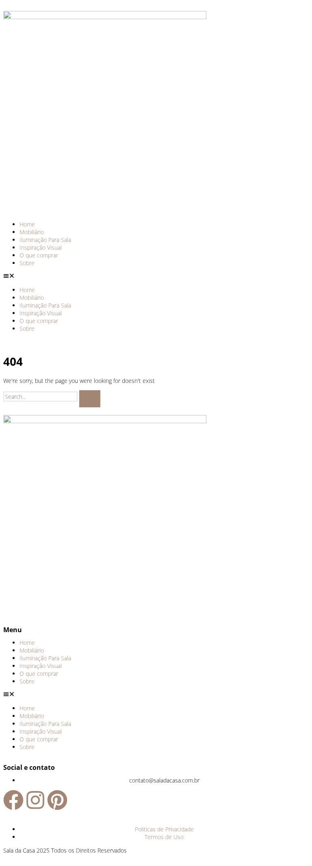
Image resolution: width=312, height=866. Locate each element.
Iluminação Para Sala (45, 240)
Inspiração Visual (41, 247)
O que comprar (39, 255)
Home (27, 224)
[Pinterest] (57, 800)
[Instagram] (35, 800)
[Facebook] (13, 800)
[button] (156, 276)
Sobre (27, 263)
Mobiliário (32, 232)
